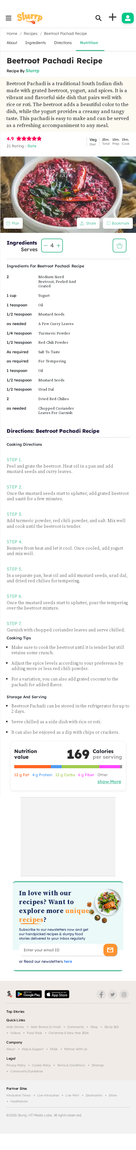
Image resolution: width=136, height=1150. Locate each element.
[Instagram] (124, 994)
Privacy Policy (15, 1065)
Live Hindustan (48, 1095)
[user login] (128, 18)
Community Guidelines (26, 1071)
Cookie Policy (41, 1065)
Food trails (34, 1033)
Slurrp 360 (111, 1027)
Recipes (31, 33)
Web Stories (15, 1027)
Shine (113, 1095)
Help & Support (33, 1049)
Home (12, 33)
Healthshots (19, 1101)
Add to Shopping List (120, 245)
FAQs (54, 1049)
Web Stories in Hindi (46, 1027)
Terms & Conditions (71, 1065)
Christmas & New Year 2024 (69, 1033)
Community (75, 1027)
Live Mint (72, 1095)
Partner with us (75, 1049)
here (67, 961)
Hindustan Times (18, 1095)
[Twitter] (112, 994)
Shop (94, 1027)
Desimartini (94, 1095)
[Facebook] (101, 994)
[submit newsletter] (110, 950)
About (10, 1049)
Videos (15, 1033)
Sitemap (98, 1065)
